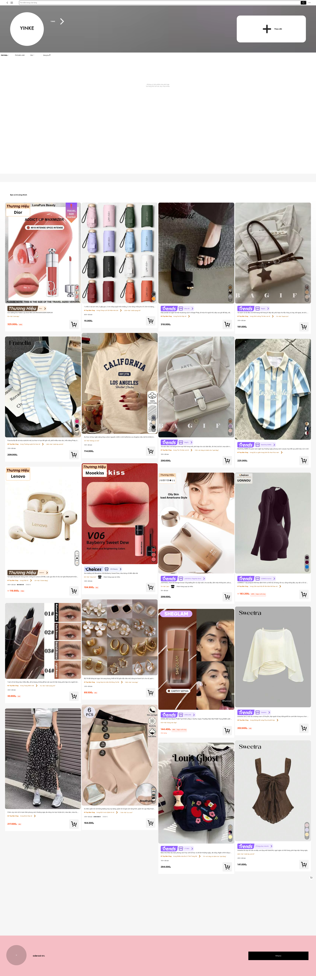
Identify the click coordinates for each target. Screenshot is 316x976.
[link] (27, 29)
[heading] (139, 21)
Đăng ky (278, 956)
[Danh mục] (12, 2)
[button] (7, 2)
